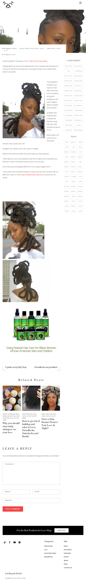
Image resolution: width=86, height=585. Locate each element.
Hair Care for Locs (29, 48)
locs (58, 48)
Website (8, 500)
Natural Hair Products (67, 191)
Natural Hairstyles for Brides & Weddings (79, 95)
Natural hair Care (80, 186)
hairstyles (67, 176)
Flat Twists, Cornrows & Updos (79, 85)
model (73, 181)
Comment (10, 464)
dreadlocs (67, 161)
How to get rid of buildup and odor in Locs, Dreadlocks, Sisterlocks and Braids (31, 429)
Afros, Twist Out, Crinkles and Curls (79, 90)
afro (66, 142)
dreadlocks (74, 157)
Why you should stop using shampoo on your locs (11, 428)
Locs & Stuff (27, 416)
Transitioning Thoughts (79, 115)
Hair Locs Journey (74, 171)
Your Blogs (68, 120)
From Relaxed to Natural (67, 166)
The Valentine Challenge (68, 110)
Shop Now (62, 530)
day (80, 152)
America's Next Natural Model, (74, 142)
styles (67, 206)
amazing (51, 48)
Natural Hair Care (79, 80)
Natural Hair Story (74, 191)
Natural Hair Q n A (68, 85)
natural (66, 186)
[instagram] (19, 542)
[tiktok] (5, 542)
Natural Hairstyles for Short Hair (68, 95)
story (73, 201)
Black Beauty (67, 152)
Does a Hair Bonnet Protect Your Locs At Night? (50, 424)
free (80, 161)
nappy (80, 181)
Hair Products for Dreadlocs (80, 171)
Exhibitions (68, 130)
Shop (65, 564)
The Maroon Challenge (79, 105)
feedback (73, 161)
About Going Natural (11, 414)
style (80, 201)
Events (79, 125)
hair (67, 171)
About (66, 561)
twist (80, 206)
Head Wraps (78, 110)
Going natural (80, 166)
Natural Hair (74, 186)
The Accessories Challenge (68, 105)
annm (80, 142)
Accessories (68, 115)
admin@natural (9, 48)
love (67, 181)
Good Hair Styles (9, 416)
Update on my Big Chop (16, 367)
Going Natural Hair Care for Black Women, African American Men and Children (31, 349)
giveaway (73, 166)
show (73, 196)
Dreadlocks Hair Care (80, 157)
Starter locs (67, 201)
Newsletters (48, 557)
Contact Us (68, 568)
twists (67, 211)
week (80, 211)
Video (73, 211)
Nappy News (68, 125)
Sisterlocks (78, 71)
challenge (74, 152)
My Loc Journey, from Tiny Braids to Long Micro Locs (68, 76)
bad (67, 147)
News (66, 546)
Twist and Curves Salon (38, 61)
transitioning (74, 206)
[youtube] (14, 542)
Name (8, 491)
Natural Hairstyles (68, 80)
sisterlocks (80, 196)
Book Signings (79, 130)
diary (66, 157)
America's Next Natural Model (68, 100)
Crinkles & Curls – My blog (79, 120)
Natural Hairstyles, (80, 191)
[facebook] (10, 542)
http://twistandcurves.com (32, 175)
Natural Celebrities (79, 100)
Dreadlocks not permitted (46, 367)
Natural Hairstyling (67, 196)
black (80, 147)
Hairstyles (67, 553)
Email (37, 491)
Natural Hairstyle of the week (68, 90)
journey (73, 176)
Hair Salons (68, 550)
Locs (42, 48)
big (74, 147)
